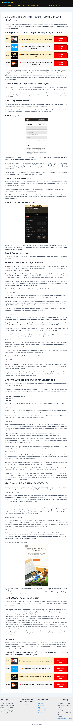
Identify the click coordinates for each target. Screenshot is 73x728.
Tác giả (40, 713)
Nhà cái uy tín (21, 6)
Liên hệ (40, 707)
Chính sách (41, 705)
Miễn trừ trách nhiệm (43, 711)
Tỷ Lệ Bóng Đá (41, 6)
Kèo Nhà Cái (31, 6)
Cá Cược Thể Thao (8, 6)
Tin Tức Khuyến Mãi (54, 6)
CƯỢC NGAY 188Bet (60, 63)
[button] (13, 6)
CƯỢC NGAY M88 (60, 39)
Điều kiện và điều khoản (44, 709)
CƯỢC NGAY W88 (60, 55)
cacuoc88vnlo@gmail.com (64, 718)
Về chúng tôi (41, 703)
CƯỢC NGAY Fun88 (60, 47)
